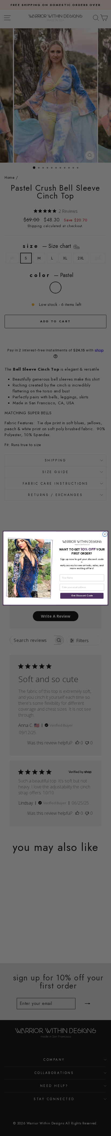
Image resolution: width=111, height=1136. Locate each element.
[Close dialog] (104, 534)
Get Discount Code (82, 595)
